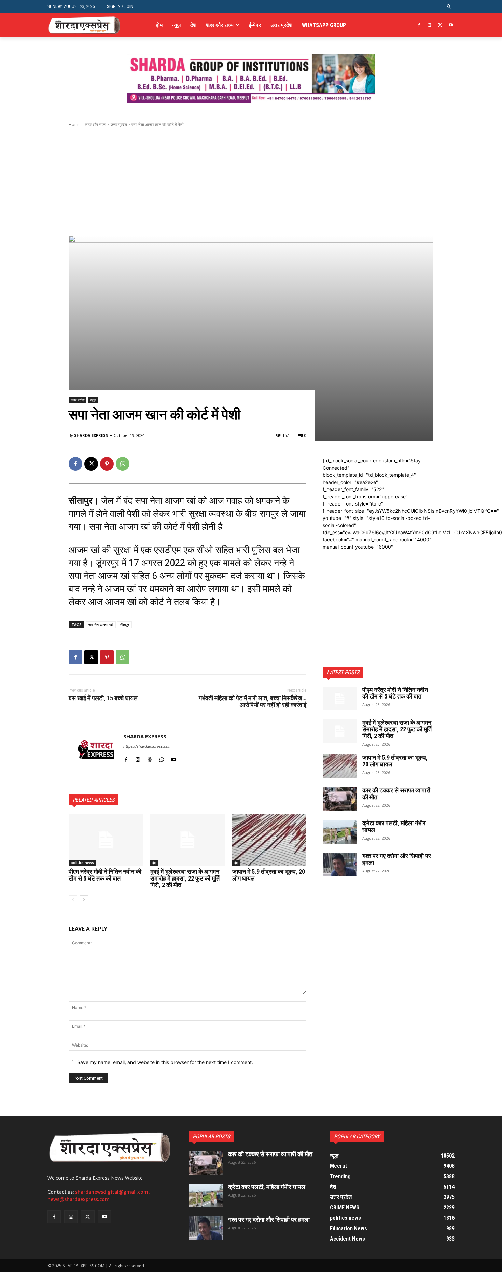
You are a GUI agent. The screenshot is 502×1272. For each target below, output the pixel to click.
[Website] (149, 758)
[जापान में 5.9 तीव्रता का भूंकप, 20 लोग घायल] (269, 840)
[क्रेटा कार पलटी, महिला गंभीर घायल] (340, 832)
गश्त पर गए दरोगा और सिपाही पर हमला (396, 859)
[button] (449, 6)
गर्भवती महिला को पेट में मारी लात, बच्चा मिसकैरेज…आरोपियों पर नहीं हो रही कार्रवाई (252, 701)
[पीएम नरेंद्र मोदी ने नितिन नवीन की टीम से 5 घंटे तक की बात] (106, 840)
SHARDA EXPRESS (91, 435)
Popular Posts (211, 1136)
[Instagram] (430, 25)
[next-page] (84, 899)
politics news (82, 862)
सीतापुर (124, 624)
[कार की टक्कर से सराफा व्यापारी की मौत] (340, 799)
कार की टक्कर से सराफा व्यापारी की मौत (396, 794)
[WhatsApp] (122, 464)
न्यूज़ (93, 400)
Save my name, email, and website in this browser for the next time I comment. (165, 1062)
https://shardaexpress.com (147, 746)
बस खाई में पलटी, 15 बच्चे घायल (103, 698)
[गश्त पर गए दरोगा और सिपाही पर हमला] (340, 864)
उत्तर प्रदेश (119, 124)
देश (154, 862)
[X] (440, 25)
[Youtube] (451, 25)
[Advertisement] (251, 182)
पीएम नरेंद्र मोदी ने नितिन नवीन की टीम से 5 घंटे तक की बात (105, 875)
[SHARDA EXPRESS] (96, 751)
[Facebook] (419, 25)
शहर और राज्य (95, 124)
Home (75, 124)
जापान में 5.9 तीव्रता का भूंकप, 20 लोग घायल (268, 875)
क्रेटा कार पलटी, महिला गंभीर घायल (394, 826)
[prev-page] (73, 899)
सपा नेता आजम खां (100, 624)
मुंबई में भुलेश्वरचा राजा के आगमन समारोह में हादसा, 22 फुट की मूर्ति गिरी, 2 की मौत (185, 878)
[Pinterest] (107, 464)
